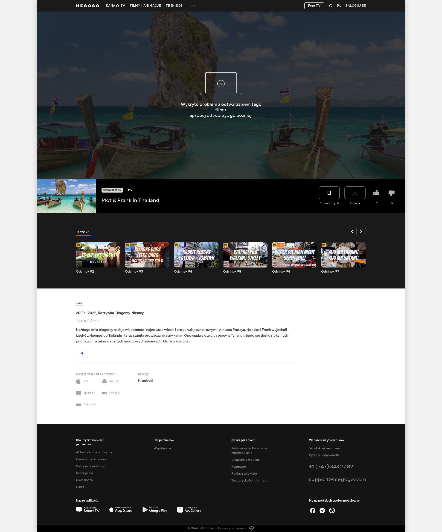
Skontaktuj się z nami (324, 448)
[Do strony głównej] (87, 6)
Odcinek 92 (85, 272)
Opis (79, 303)
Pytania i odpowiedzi (324, 455)
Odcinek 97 (330, 272)
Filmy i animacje (145, 6)
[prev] (352, 231)
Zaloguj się (356, 6)
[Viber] (332, 510)
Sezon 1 (83, 232)
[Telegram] (322, 510)
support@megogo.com (337, 479)
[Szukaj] (331, 5)
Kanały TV (115, 6)
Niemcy (137, 313)
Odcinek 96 (281, 272)
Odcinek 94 (183, 272)
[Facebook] (312, 510)
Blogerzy (123, 313)
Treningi (174, 6)
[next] (361, 231)
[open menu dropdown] (193, 6)
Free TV (314, 6)
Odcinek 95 (232, 272)
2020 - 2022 (86, 313)
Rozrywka (106, 313)
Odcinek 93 (134, 272)
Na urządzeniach (243, 440)
